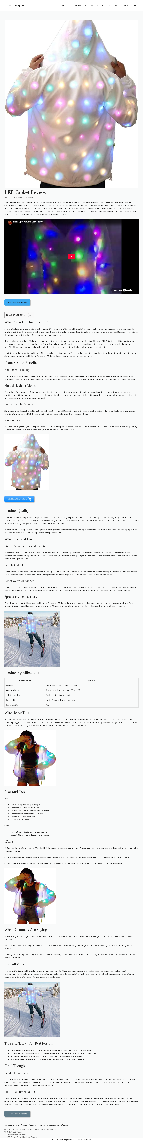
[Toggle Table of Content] (29, 315)
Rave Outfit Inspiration (48, 1129)
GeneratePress (85, 1140)
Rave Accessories (32, 1129)
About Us (66, 5)
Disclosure (114, 5)
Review (20, 1132)
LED (14, 1132)
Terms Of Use (130, 5)
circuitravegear (14, 5)
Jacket (9, 1132)
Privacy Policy (97, 5)
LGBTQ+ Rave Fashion (16, 1129)
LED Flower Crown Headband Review (22, 1137)
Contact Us (80, 5)
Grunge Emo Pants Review (17, 1134)
